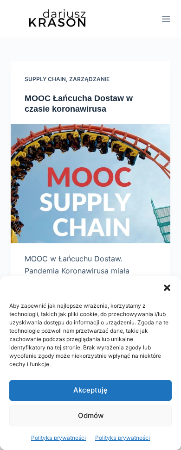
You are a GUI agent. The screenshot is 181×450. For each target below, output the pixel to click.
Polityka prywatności (58, 437)
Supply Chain (45, 79)
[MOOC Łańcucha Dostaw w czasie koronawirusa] (90, 183)
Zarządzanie (89, 79)
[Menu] (166, 19)
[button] (167, 287)
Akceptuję (90, 390)
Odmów (90, 415)
